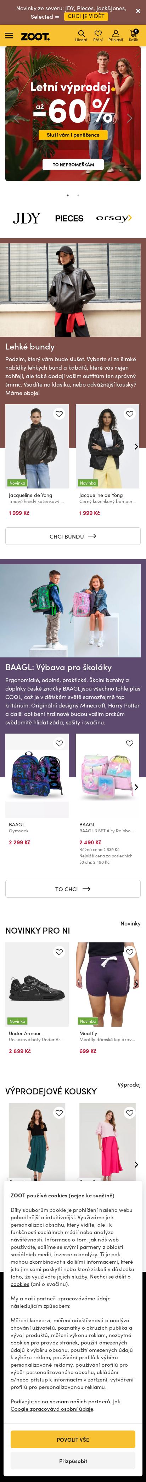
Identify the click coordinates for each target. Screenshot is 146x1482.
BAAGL (17, 824)
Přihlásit (115, 39)
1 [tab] (67, 195)
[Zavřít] (138, 12)
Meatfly (88, 1033)
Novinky (130, 923)
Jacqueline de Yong (30, 495)
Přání (98, 39)
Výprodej (129, 1084)
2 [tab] (78, 195)
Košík (133, 35)
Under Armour (25, 1033)
